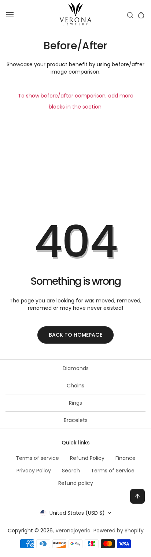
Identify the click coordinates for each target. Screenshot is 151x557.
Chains (75, 385)
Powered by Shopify (118, 530)
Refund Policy (87, 458)
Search (71, 470)
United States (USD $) (77, 513)
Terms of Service (113, 470)
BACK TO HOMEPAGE (75, 334)
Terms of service (37, 458)
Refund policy (75, 483)
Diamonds (76, 368)
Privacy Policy (33, 470)
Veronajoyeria (73, 530)
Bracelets (76, 420)
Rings (75, 403)
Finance (125, 458)
